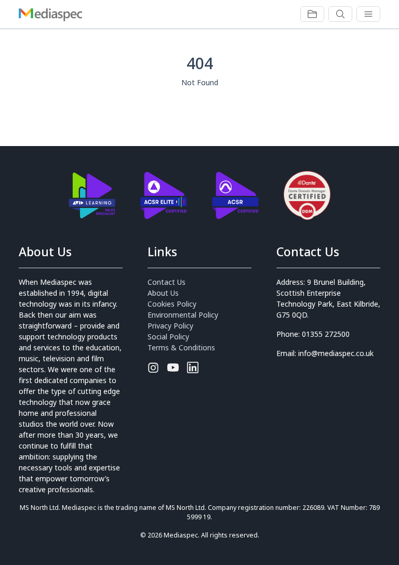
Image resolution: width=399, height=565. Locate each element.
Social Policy (168, 336)
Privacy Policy (170, 326)
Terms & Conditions (181, 347)
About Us (163, 293)
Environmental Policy (183, 315)
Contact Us (166, 282)
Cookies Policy (172, 304)
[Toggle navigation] (312, 14)
